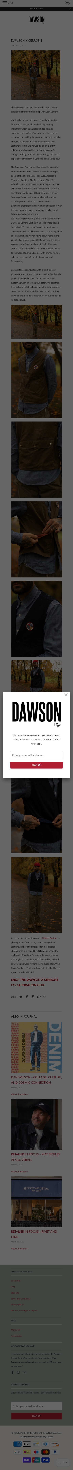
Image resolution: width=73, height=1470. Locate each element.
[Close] (66, 695)
